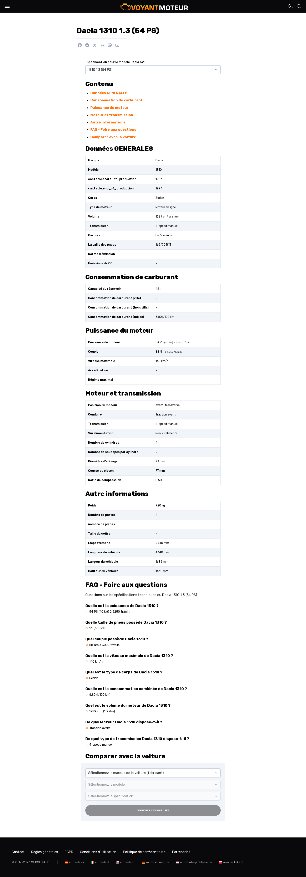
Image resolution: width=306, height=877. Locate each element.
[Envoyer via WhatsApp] (109, 45)
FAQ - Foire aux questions (113, 129)
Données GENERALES (108, 93)
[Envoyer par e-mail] (117, 45)
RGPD (69, 852)
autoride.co (127, 862)
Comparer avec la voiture (113, 137)
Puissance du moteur (109, 108)
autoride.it (102, 862)
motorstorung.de (157, 862)
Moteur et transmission (111, 115)
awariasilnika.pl (233, 862)
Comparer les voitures (153, 810)
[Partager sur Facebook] (79, 45)
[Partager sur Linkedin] (102, 45)
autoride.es (76, 862)
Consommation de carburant (116, 100)
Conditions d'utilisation (98, 852)
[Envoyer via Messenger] (87, 45)
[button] (7, 6)
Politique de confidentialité (144, 852)
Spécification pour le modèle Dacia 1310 (117, 62)
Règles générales (44, 852)
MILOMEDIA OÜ (40, 862)
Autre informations (108, 122)
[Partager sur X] (94, 45)
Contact (18, 852)
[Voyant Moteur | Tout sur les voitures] (154, 6)
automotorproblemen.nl (196, 862)
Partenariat (181, 852)
